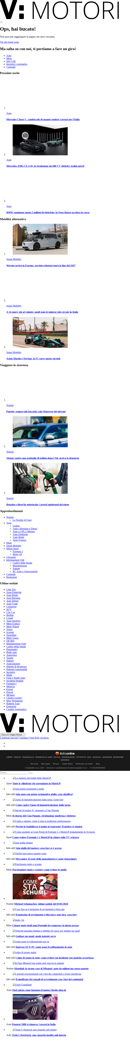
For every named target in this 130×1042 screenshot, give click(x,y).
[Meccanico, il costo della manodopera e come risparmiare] (68, 853)
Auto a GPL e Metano (24, 531)
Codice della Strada (22, 562)
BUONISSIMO (118, 757)
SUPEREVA (65, 760)
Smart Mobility (13, 259)
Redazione (11, 577)
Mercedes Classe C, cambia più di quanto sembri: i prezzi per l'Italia (43, 119)
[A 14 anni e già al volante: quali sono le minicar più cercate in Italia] (68, 286)
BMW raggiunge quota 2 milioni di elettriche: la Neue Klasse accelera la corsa (47, 212)
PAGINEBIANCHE (68, 757)
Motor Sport (12, 548)
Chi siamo (34, 764)
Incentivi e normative (16, 64)
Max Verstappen (14, 700)
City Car (10, 612)
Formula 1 (18, 551)
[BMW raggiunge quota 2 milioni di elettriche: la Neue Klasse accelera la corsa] (68, 186)
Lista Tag (11, 589)
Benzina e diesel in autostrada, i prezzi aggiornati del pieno (37, 504)
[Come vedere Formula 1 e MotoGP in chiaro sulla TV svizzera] (68, 832)
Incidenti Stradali (14, 680)
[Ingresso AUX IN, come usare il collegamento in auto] (68, 941)
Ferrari (9, 689)
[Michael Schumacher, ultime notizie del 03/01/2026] (68, 887)
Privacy (56, 764)
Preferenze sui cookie (84, 764)
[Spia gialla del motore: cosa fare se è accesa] (68, 842)
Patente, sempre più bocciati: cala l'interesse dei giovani (35, 411)
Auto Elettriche (20, 534)
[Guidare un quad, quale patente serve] (68, 930)
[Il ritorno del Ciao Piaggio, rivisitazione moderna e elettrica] (68, 810)
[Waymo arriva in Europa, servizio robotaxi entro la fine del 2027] (68, 239)
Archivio (44, 737)
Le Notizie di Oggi (22, 520)
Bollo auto (11, 652)
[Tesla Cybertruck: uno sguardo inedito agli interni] (68, 1029)
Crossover (11, 606)
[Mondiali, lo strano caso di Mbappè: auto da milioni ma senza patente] (68, 963)
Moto (9, 58)
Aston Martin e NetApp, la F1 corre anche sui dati (33, 358)
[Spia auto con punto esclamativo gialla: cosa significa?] (68, 788)
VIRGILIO (17, 757)
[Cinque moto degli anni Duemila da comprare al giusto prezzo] (68, 920)
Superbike (11, 635)
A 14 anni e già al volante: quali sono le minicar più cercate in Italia (42, 312)
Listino (16, 525)
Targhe (9, 658)
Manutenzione (20, 565)
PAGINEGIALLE (28, 757)
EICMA (10, 640)
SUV (9, 609)
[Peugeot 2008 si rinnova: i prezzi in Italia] (68, 1007)
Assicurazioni (13, 663)
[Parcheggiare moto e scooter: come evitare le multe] (68, 864)
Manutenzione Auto (16, 643)
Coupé (9, 618)
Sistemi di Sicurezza (16, 666)
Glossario (11, 557)
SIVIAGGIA (97, 757)
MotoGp (10, 686)
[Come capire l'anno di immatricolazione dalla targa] (68, 799)
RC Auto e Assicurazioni (25, 571)
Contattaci (24, 737)
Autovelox (11, 655)
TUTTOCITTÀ (81, 757)
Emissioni (11, 706)
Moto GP (17, 554)
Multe (9, 675)
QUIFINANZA (107, 757)
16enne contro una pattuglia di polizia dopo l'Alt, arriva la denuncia (42, 458)
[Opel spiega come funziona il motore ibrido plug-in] (68, 984)
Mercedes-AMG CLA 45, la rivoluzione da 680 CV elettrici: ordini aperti (45, 166)
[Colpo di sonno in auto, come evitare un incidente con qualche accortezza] (68, 952)
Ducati (9, 692)
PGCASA (57, 757)
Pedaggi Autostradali (16, 669)
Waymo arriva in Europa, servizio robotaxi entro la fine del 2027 (40, 265)
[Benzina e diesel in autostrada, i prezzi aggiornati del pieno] (68, 478)
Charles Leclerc (14, 698)
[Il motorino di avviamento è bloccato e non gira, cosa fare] (68, 909)
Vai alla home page (9, 42)
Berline (10, 615)
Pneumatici (11, 649)
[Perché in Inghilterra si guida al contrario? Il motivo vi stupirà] (68, 821)
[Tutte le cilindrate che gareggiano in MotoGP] (68, 778)
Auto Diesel (12, 601)
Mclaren (10, 695)
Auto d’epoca (19, 540)
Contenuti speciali (9, 737)
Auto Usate (12, 603)
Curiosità (10, 67)
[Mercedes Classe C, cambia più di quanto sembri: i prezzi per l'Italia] (68, 93)
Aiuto (98, 764)
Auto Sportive (13, 620)
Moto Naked (12, 626)
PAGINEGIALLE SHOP (43, 757)
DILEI (89, 757)
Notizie (10, 405)
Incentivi (10, 672)
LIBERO (9, 757)
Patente (16, 568)
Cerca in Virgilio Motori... (12, 735)
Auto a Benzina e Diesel (25, 528)
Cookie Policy (67, 764)
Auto (8, 55)
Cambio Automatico (16, 709)
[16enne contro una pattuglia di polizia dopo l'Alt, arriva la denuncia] (68, 432)
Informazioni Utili (15, 560)
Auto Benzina (13, 598)
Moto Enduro (13, 623)
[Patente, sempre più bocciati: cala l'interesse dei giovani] (68, 385)
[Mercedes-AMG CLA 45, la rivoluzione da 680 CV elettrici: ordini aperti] (68, 140)
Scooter (10, 632)
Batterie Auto (13, 703)
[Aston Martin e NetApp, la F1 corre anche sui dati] (68, 332)
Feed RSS (34, 737)
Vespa (9, 629)
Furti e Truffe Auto (15, 678)
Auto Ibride (18, 537)
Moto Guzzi (12, 638)
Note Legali (45, 764)
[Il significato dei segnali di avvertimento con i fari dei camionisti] (68, 974)
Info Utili (11, 61)
